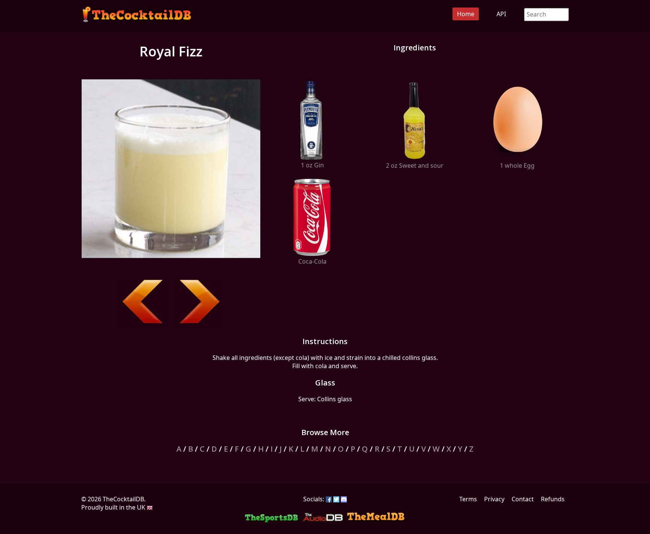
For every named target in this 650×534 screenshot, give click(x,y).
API (501, 14)
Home (465, 14)
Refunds (553, 499)
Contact (523, 499)
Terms (468, 499)
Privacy (494, 499)
